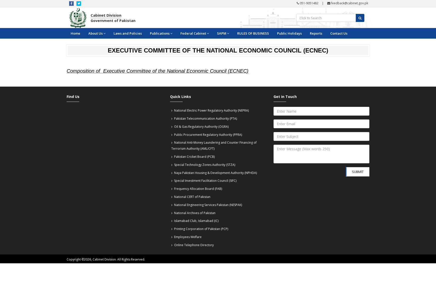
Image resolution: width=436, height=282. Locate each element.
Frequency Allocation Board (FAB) (197, 189)
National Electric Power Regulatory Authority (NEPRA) (211, 110)
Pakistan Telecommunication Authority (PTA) (205, 118)
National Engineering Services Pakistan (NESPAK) (207, 205)
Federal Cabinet (193, 33)
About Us (95, 33)
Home (75, 33)
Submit (358, 171)
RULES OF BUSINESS (253, 33)
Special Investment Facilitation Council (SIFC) (204, 180)
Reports (316, 33)
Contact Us (338, 33)
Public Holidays (289, 33)
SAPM (221, 33)
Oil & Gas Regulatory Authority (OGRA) (201, 126)
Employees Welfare (187, 237)
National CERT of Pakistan (191, 197)
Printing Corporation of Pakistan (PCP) (200, 229)
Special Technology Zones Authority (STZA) (204, 165)
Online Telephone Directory (193, 245)
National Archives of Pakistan (194, 213)
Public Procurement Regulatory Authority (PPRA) (207, 135)
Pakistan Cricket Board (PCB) (194, 157)
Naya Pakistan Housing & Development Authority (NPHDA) (215, 173)
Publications (160, 33)
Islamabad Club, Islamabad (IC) (196, 221)
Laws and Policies (128, 33)
